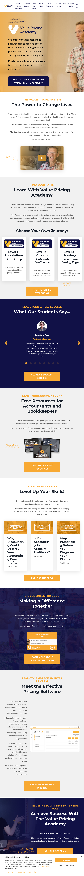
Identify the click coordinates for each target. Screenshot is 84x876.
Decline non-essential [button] (66, 865)
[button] (28, 869)
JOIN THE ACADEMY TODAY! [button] (55, 853)
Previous (6, 343)
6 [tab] (49, 363)
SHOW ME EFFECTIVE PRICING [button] (42, 786)
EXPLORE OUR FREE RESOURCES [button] (42, 467)
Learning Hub (41, 4)
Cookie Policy (32, 872)
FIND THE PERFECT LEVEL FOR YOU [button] (42, 291)
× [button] (81, 856)
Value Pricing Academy (18, 6)
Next (78, 343)
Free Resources (49, 4)
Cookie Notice (71, 4)
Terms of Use (21, 872)
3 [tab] (35, 363)
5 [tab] (44, 363)
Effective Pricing (27, 4)
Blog (64, 3)
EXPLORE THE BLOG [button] (42, 578)
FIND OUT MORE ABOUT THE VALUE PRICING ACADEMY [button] (28, 81)
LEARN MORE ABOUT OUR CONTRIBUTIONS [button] (42, 659)
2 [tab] (31, 363)
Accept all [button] (66, 860)
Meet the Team (34, 6)
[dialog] (42, 865)
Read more (45, 866)
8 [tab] (58, 363)
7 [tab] (53, 363)
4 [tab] (40, 363)
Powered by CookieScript (74, 875)
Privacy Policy (9, 872)
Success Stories (58, 4)
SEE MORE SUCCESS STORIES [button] (42, 376)
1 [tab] (26, 363)
